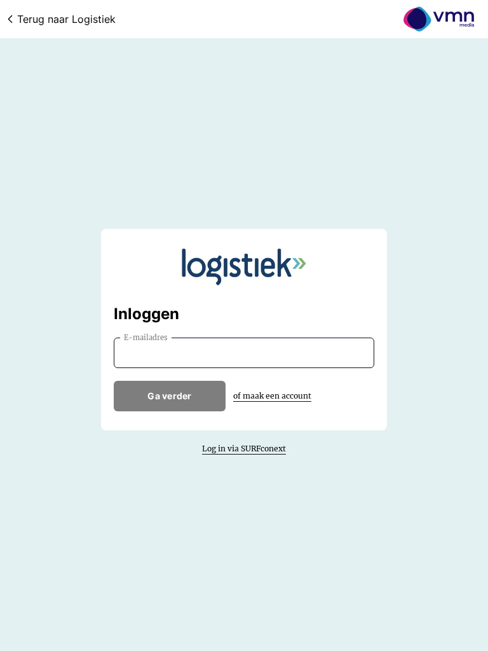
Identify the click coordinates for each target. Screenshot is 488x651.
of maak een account (272, 396)
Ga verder (169, 395)
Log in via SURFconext (244, 448)
